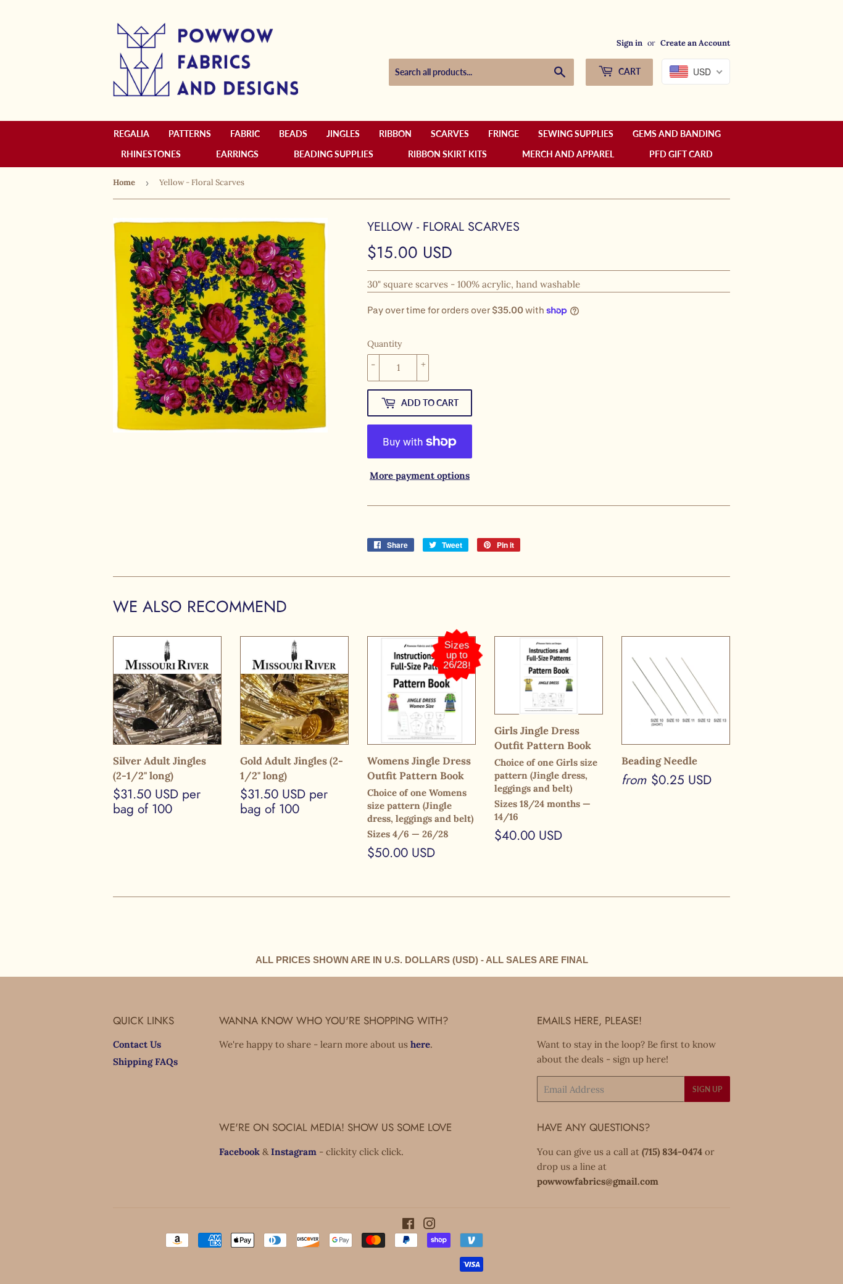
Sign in (629, 43)
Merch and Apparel (568, 154)
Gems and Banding (677, 133)
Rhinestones (151, 154)
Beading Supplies (333, 154)
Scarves (450, 133)
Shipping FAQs (145, 1061)
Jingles (343, 133)
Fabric (245, 133)
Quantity (384, 343)
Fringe (503, 133)
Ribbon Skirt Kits (447, 154)
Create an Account (695, 43)
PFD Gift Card (681, 154)
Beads (293, 133)
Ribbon (395, 133)
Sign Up (707, 1089)
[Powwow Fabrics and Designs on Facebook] (408, 1225)
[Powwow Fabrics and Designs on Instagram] (429, 1225)
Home (124, 182)
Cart (629, 71)
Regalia (131, 133)
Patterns (189, 133)
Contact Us (137, 1044)
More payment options (420, 475)
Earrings (237, 154)
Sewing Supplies (575, 133)
